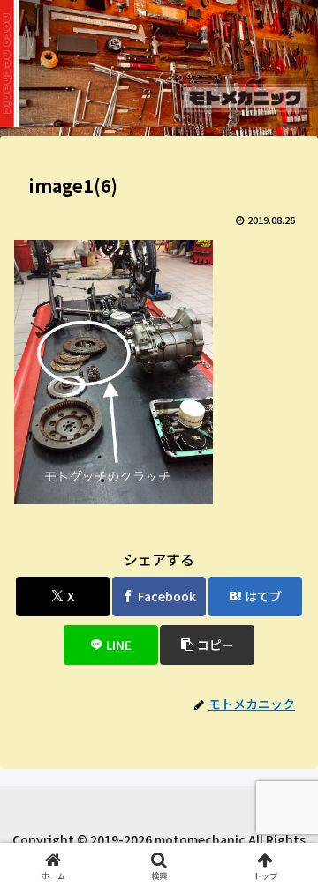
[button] (207, 645)
